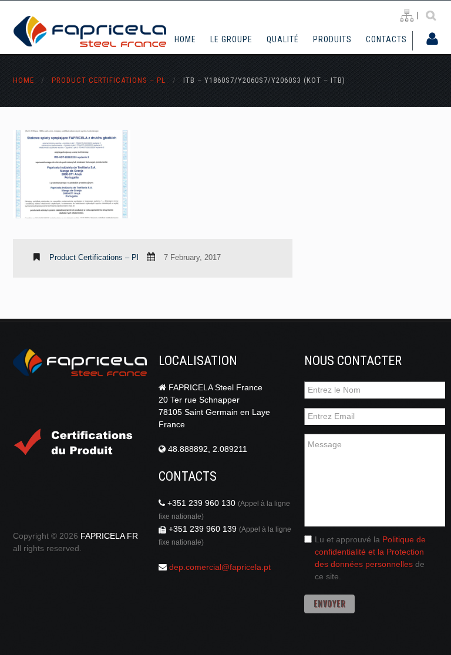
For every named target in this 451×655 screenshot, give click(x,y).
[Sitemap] (406, 15)
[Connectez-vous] (432, 40)
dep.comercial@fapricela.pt (220, 567)
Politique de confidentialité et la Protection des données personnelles (370, 552)
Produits (332, 40)
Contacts (386, 39)
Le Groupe (231, 40)
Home (185, 39)
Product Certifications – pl (109, 80)
